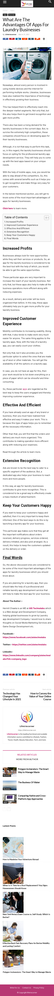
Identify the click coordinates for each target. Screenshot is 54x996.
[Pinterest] (12, 40)
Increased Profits (14, 221)
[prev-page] (4, 809)
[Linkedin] (18, 40)
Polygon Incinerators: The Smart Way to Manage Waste (27, 972)
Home (5, 10)
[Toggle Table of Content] (45, 217)
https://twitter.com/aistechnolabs (29, 644)
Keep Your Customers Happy (21, 235)
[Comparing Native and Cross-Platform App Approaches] (10, 799)
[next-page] (9, 809)
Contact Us (26, 988)
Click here (8, 208)
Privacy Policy (39, 988)
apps (25, 389)
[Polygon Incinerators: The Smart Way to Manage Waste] (10, 772)
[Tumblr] (31, 40)
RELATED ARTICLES (27, 754)
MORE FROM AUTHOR (27, 759)
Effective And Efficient (18, 228)
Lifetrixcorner (10, 34)
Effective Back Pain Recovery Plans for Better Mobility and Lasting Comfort (26, 944)
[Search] (50, 4)
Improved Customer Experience (22, 225)
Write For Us (15, 988)
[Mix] (37, 40)
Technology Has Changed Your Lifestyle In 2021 (12, 696)
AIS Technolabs (37, 608)
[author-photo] (27, 723)
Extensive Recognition (18, 231)
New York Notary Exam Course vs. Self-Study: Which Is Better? (26, 915)
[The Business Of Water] (10, 785)
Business (12, 15)
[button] (4, 4)
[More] (44, 40)
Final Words (12, 238)
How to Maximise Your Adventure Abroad (21, 859)
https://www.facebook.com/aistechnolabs (24, 637)
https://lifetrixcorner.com (27, 730)
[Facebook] (5, 40)
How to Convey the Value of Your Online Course (40, 696)
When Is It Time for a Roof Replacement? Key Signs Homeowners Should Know (25, 886)
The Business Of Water (29, 782)
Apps (12, 10)
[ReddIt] (24, 40)
